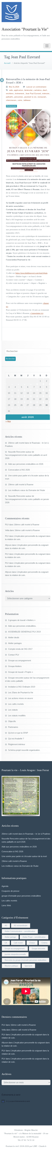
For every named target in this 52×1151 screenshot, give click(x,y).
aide (11, 90)
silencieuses (11, 100)
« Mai (8, 421)
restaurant (42, 97)
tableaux (27, 100)
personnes (18, 97)
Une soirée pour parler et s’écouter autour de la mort (24, 856)
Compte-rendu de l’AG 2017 (20, 649)
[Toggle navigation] (46, 45)
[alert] (26, 1101)
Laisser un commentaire (36, 87)
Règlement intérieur (16, 744)
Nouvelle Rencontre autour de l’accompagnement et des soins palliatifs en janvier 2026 (27, 499)
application (18, 90)
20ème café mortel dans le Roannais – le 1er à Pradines (26, 834)
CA (6, 943)
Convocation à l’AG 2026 (19, 470)
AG (6, 926)
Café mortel (18, 943)
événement (19, 94)
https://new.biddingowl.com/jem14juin (31, 273)
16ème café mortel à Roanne (26, 524)
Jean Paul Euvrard (33, 94)
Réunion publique (11, 966)
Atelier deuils (13, 637)
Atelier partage (10, 937)
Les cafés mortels (16, 704)
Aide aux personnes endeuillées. (22, 626)
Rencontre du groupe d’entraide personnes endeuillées (25, 960)
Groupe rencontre (38, 949)
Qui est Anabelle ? (16, 738)
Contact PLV (13, 655)
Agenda (5, 886)
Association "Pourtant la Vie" (25, 29)
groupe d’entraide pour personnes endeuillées (21, 896)
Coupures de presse (10, 891)
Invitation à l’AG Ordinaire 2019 (21, 687)
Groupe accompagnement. (15, 949)
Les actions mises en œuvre (20, 698)
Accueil (7, 63)
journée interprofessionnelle (15, 954)
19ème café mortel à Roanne (20, 484)
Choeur (32, 943)
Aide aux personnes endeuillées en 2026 (25, 464)
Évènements (11, 106)
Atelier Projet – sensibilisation (34, 937)
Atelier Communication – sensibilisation (20, 931)
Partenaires (13, 727)
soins (20, 100)
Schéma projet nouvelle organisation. (24, 750)
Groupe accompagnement (19, 660)
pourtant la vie (30, 97)
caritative (37, 90)
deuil (45, 90)
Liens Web (6, 905)
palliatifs (9, 97)
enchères (10, 94)
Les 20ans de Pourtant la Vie (20, 692)
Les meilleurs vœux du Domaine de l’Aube (26, 490)
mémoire (45, 94)
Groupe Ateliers (15, 666)
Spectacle (28, 966)
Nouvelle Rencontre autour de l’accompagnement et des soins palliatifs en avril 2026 (26, 455)
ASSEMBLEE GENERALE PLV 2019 (24, 632)
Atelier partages (15, 643)
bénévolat (28, 90)
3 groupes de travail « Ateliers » (21, 620)
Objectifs (12, 721)
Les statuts (13, 710)
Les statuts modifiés (17, 715)
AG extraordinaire (20, 926)
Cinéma (44, 943)
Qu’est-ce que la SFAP (18, 733)
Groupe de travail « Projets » (20, 672)
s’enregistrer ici (36, 313)
